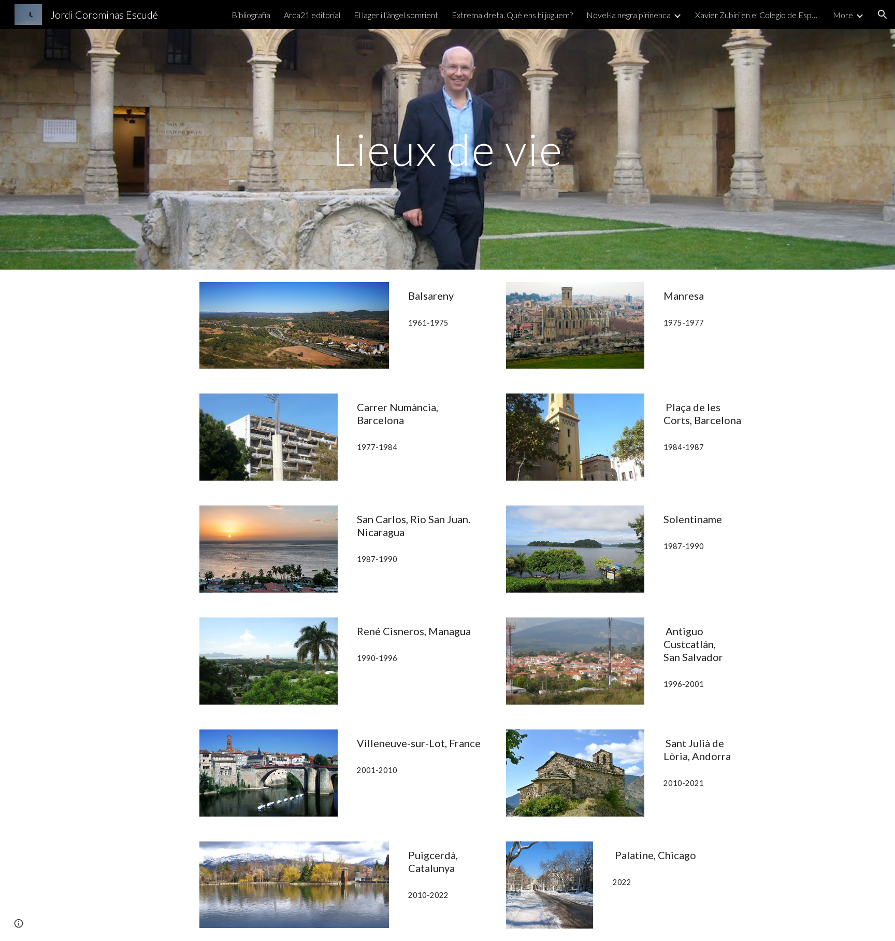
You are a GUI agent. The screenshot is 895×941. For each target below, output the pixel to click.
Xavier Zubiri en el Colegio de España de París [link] (757, 15)
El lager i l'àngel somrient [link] (396, 15)
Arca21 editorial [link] (312, 15)
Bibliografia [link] (251, 15)
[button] (882, 14)
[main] (447, 149)
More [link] (843, 15)
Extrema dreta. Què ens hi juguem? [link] (512, 15)
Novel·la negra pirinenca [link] (628, 15)
